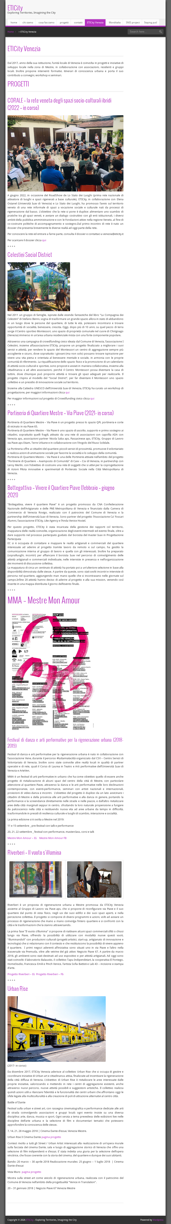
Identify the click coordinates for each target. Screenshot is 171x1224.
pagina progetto (51, 1137)
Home (11, 31)
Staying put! (150, 22)
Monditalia (115, 22)
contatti (78, 22)
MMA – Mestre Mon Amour (44, 599)
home (14, 22)
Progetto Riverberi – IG (21, 974)
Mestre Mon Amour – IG (22, 838)
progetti (64, 22)
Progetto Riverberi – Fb (50, 974)
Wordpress (158, 1220)
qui (44, 240)
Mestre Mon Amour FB (53, 838)
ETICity (15, 8)
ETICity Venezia (95, 22)
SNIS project (133, 22)
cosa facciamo (46, 22)
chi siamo (28, 22)
